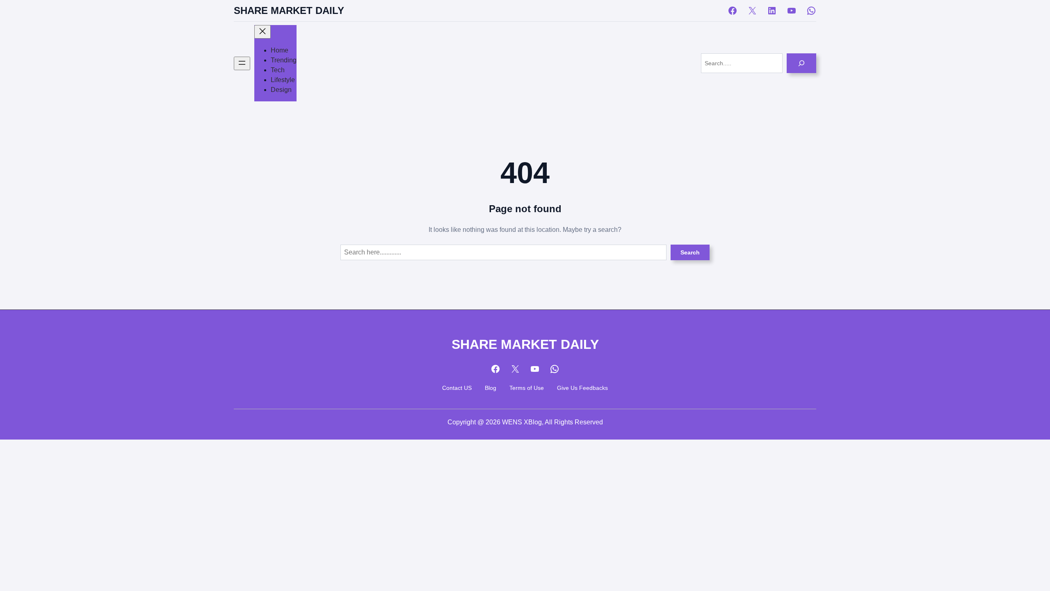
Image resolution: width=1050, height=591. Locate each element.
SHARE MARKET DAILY (289, 10)
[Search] (801, 63)
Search (690, 252)
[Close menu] (262, 32)
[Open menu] (242, 63)
